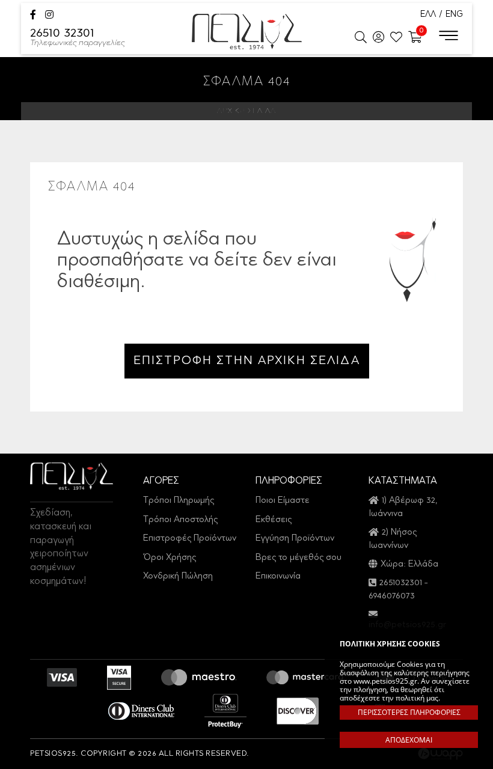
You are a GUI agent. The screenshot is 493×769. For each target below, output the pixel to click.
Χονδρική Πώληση (178, 576)
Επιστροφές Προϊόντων (189, 538)
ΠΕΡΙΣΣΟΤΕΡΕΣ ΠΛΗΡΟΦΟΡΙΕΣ (409, 712)
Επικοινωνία (278, 576)
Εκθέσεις (274, 519)
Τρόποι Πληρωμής (178, 500)
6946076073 (392, 596)
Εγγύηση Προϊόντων (295, 538)
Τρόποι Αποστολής (180, 519)
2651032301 (400, 583)
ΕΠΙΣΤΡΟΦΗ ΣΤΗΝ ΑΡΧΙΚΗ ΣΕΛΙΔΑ (246, 361)
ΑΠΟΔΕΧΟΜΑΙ (408, 740)
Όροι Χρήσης (169, 557)
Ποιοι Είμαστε (283, 500)
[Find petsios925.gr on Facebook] (33, 16)
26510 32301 (77, 38)
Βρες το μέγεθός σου (298, 557)
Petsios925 (247, 31)
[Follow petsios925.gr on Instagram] (49, 16)
